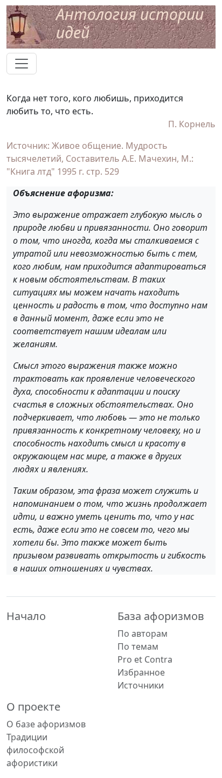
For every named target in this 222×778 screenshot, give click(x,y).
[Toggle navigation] (21, 63)
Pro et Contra (144, 659)
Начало (26, 616)
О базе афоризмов (46, 724)
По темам (137, 646)
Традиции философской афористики (35, 750)
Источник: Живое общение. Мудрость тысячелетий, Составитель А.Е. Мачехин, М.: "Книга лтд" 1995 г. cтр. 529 (99, 158)
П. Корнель (192, 124)
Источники (140, 685)
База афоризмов (160, 616)
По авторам (142, 633)
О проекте (33, 706)
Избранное (141, 672)
